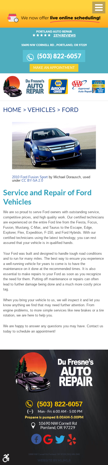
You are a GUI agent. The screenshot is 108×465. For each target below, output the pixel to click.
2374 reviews (64, 35)
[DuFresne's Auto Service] (24, 86)
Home (12, 109)
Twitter (60, 439)
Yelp (72, 439)
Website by (54, 460)
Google (48, 439)
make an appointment (54, 68)
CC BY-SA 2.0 (32, 180)
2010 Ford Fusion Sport (30, 177)
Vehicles (41, 109)
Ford (70, 109)
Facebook (36, 439)
